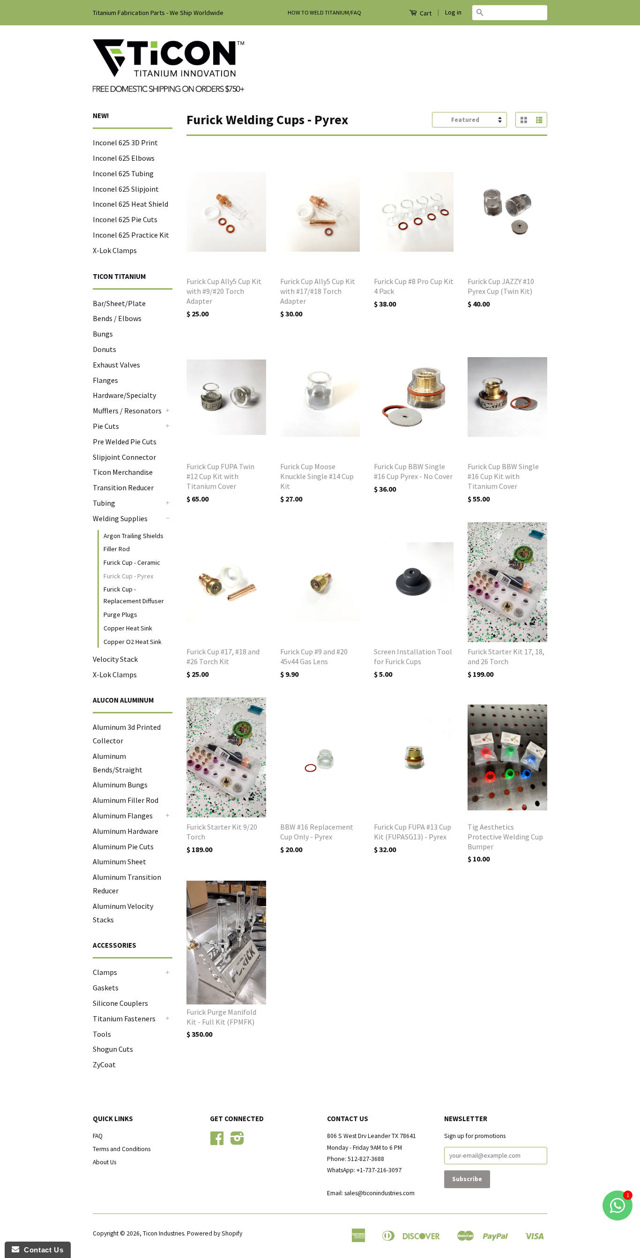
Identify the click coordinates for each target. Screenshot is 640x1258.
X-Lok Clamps (115, 250)
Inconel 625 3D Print (125, 142)
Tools (102, 1034)
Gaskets (106, 987)
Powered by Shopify (214, 1233)
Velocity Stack (115, 659)
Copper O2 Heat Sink (133, 641)
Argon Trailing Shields (134, 536)
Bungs (103, 333)
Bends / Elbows (117, 318)
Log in (453, 12)
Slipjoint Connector (124, 457)
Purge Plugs (120, 614)
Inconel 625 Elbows (124, 158)
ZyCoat (104, 1064)
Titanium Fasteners (124, 1018)
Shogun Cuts (113, 1049)
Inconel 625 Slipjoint (126, 189)
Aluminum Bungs (120, 784)
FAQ (98, 1136)
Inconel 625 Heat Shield (130, 204)
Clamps (105, 972)
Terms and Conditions (121, 1149)
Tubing (104, 503)
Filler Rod (117, 549)
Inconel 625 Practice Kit (131, 235)
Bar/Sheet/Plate (119, 303)
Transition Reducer (123, 487)
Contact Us (41, 1250)
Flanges (105, 380)
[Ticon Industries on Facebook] (217, 1142)
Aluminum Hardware (125, 831)
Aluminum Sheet (119, 861)
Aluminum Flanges (123, 815)
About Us (104, 1162)
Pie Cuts (106, 426)
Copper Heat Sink (128, 628)
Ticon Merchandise (123, 472)
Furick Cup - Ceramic (132, 562)
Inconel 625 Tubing (123, 173)
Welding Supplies (120, 518)
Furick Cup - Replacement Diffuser (134, 595)
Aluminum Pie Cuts (123, 846)
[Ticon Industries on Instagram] (237, 1142)
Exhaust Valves (116, 364)
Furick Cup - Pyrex (128, 576)
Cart (425, 13)
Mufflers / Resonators (127, 410)
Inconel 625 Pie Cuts (125, 219)
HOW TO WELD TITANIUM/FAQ (324, 12)
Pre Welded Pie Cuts (124, 441)
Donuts (104, 349)
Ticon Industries (163, 1233)
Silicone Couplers (120, 1003)
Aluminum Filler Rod (125, 800)
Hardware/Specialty (124, 395)
